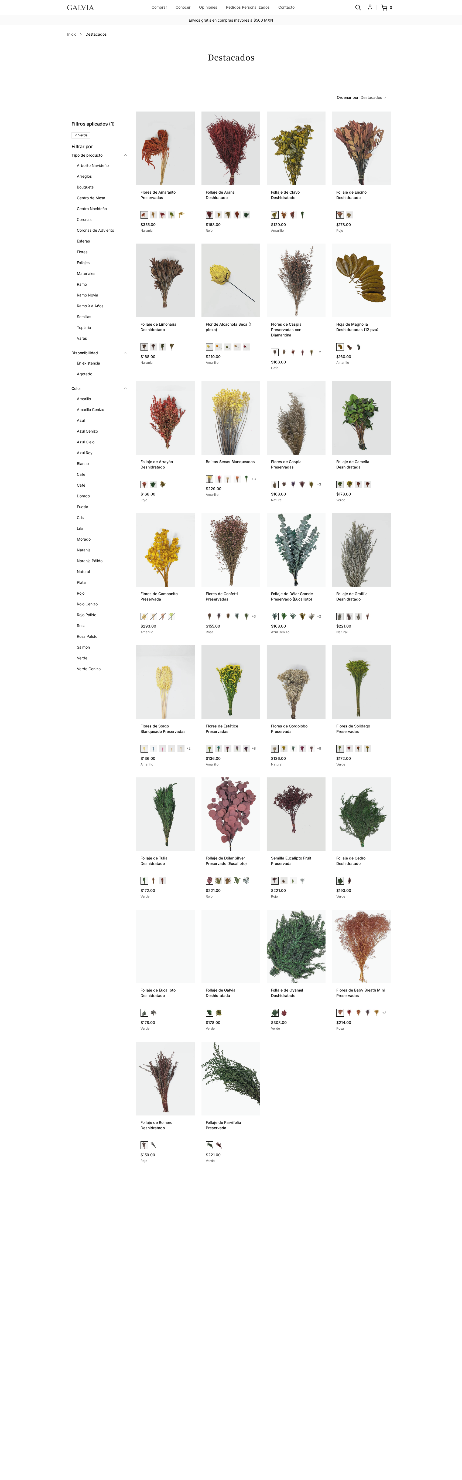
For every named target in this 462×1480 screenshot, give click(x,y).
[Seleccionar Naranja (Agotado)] (162, 616)
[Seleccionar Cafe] (284, 881)
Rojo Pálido (86, 614)
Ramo (82, 284)
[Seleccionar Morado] (293, 484)
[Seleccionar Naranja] (144, 215)
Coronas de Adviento (95, 230)
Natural (83, 571)
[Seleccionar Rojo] (162, 215)
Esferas (83, 241)
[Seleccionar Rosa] (219, 479)
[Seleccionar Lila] (237, 749)
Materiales (86, 273)
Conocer (183, 7)
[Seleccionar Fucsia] (228, 749)
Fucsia (82, 506)
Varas (82, 338)
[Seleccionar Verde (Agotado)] (172, 616)
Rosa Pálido (87, 636)
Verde (82, 658)
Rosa (81, 625)
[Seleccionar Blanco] (228, 479)
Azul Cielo (85, 442)
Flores (82, 252)
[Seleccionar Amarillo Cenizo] (311, 616)
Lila (80, 528)
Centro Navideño (92, 208)
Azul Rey (85, 452)
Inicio (71, 34)
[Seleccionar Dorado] (284, 352)
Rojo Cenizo (87, 604)
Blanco (83, 463)
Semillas (84, 316)
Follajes (83, 262)
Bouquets (85, 187)
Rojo (80, 593)
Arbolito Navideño (93, 165)
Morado (84, 539)
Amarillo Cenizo (90, 409)
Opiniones (208, 7)
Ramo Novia (87, 295)
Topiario (84, 327)
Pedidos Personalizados (248, 7)
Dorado (83, 496)
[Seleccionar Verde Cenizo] (293, 616)
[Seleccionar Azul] (237, 616)
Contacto (286, 7)
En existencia (88, 363)
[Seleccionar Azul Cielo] (219, 749)
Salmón (83, 647)
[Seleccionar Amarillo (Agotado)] (144, 616)
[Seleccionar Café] (275, 352)
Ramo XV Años (90, 306)
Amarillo (84, 398)
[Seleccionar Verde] (172, 215)
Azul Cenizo (87, 431)
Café (81, 485)
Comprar (159, 7)
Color (76, 388)
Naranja (84, 550)
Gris (80, 517)
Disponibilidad (84, 352)
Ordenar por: (359, 97)
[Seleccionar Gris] (246, 881)
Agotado (84, 374)
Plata (81, 582)
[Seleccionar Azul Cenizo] (275, 616)
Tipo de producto (86, 155)
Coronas (84, 219)
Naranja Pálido (89, 560)
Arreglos (84, 176)
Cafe (81, 474)
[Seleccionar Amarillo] (181, 215)
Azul (81, 420)
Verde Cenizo (89, 668)
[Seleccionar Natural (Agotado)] (153, 616)
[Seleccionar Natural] (153, 215)
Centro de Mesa (91, 197)
